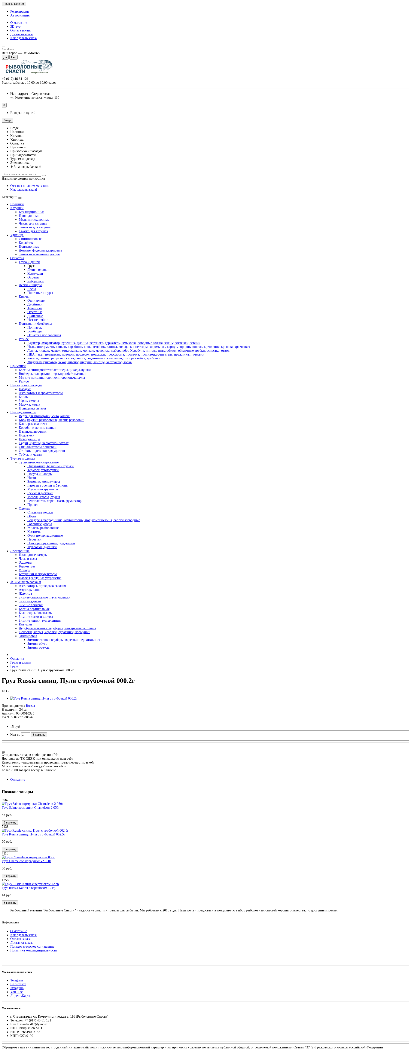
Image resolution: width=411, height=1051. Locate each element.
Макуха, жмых (29, 404)
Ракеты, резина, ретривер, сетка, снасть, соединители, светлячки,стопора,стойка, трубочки (94, 358)
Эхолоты (25, 562)
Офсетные (34, 312)
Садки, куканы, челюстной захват (43, 443)
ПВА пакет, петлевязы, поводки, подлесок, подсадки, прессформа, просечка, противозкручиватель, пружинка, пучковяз (115, 354)
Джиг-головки (38, 269)
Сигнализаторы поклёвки (38, 447)
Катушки (17, 208)
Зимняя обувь (37, 643)
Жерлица (25, 593)
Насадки (25, 389)
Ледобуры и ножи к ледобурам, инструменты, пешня (57, 628)
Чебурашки (35, 281)
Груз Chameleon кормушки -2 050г (26, 861)
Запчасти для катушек (35, 227)
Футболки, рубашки (42, 547)
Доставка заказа (21, 34)
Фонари (24, 570)
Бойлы (23, 397)
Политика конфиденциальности (33, 950)
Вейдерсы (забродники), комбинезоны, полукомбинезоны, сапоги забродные (83, 520)
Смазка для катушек (33, 231)
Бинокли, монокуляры (43, 481)
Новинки (17, 204)
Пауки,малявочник (32, 431)
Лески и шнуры (30, 285)
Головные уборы (39, 524)
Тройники (34, 308)
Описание (17, 779)
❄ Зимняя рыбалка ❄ (25, 582)
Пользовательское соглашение (32, 946)
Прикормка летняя (32, 408)
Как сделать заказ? (23, 38)
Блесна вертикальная (34, 609)
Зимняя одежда (38, 647)
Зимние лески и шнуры (36, 616)
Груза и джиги (29, 262)
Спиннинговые (30, 239)
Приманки (18, 366)
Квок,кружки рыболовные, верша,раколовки (51, 420)
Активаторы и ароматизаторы (41, 393)
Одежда (24, 508)
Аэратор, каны (29, 589)
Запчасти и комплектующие (39, 254)
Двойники (35, 304)
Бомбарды (34, 331)
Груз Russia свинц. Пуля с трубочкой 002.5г (33, 834)
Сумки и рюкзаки (40, 493)
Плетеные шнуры (40, 293)
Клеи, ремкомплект (33, 424)
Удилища (17, 235)
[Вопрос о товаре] (3, 752)
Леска (31, 289)
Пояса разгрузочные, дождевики (51, 543)
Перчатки (34, 539)
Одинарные (36, 300)
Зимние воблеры (31, 605)
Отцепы (33, 277)
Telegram (16, 980)
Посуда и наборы (39, 474)
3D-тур (15, 26)
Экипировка (28, 636)
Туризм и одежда (22, 458)
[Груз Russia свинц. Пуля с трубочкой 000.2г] (43, 698)
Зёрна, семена (29, 400)
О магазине (18, 22)
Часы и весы (28, 558)
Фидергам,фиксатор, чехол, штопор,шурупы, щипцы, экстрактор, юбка (79, 362)
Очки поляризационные (45, 535)
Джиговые (35, 316)
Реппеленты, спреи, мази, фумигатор (54, 501)
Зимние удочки (30, 601)
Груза (14, 666)
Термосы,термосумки (43, 470)
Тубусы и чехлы (30, 454)
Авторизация (20, 15)
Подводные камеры (33, 555)
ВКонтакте (18, 984)
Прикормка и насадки (26, 385)
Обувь (31, 516)
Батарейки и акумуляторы (38, 574)
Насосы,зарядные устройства (40, 578)
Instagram (17, 988)
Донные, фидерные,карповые (40, 250)
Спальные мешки (40, 512)
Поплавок (34, 327)
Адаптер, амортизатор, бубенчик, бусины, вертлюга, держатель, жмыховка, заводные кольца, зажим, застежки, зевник (113, 343)
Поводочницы (29, 439)
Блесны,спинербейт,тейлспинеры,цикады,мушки (55, 370)
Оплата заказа (20, 30)
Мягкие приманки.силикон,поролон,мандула (52, 377)
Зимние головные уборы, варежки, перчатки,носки (65, 640)
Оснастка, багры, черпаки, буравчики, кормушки (54, 632)
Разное (24, 339)
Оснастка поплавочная (44, 335)
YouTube (16, 992)
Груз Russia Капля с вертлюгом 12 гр (28, 888)
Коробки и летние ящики (37, 427)
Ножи (31, 477)
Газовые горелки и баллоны (47, 485)
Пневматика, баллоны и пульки (50, 466)
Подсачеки (26, 435)
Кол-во (15, 734)
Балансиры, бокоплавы (35, 613)
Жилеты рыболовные (43, 528)
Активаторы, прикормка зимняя (42, 586)
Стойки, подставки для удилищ (42, 451)
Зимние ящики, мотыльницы (40, 620)
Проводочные (29, 215)
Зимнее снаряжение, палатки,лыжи (44, 597)
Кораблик (26, 242)
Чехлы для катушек (33, 223)
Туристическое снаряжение (39, 462)
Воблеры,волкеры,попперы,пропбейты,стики (52, 373)
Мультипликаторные (34, 219)
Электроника (20, 551)
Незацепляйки (37, 320)
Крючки (25, 296)
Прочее (32, 504)
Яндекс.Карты (20, 995)
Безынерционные (31, 212)
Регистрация (19, 11)
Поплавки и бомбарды (35, 323)
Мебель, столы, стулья (43, 497)
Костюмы (34, 531)
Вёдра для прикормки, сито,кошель (44, 416)
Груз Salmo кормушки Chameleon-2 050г (31, 807)
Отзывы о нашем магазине (29, 186)
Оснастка (17, 258)
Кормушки (35, 273)
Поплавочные (29, 246)
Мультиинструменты (42, 489)
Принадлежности (23, 412)
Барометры (27, 566)
